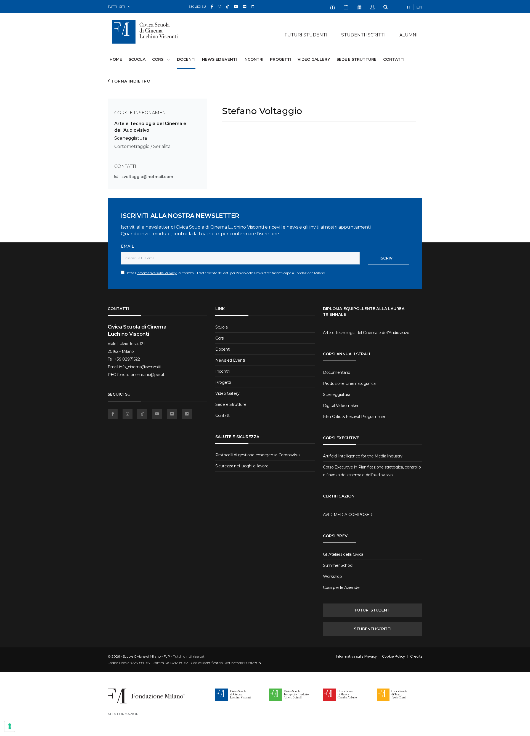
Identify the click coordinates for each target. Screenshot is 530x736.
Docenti (186, 59)
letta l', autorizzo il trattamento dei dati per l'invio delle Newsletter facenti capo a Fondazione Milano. (225, 273)
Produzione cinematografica (349, 383)
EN (419, 7)
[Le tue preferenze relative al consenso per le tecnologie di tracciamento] (9, 726)
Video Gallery (314, 59)
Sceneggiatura (130, 138)
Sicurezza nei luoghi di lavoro (242, 466)
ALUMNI (408, 35)
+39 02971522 (127, 359)
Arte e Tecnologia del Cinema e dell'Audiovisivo (366, 332)
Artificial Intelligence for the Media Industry (362, 456)
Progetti (280, 59)
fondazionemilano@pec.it (141, 374)
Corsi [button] (158, 59)
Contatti (393, 59)
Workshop (332, 576)
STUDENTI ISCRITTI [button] (363, 35)
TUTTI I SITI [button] (116, 6)
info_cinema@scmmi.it (140, 366)
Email (127, 246)
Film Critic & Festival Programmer (354, 416)
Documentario (336, 372)
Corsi (219, 338)
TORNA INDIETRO (130, 81)
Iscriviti (389, 258)
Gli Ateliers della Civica (343, 554)
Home (116, 59)
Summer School (338, 565)
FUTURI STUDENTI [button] (306, 35)
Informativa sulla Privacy (157, 273)
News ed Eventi (219, 59)
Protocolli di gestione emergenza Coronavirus (257, 454)
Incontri (253, 59)
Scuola (137, 59)
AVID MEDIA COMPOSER (347, 514)
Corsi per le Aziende (341, 587)
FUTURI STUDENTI (373, 610)
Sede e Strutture (356, 59)
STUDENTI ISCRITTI (372, 628)
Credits (416, 656)
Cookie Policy (393, 656)
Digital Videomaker (341, 405)
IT (409, 7)
